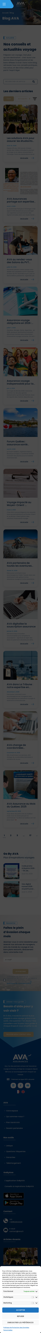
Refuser (20, 1316)
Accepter (20, 1310)
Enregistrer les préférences (20, 1322)
